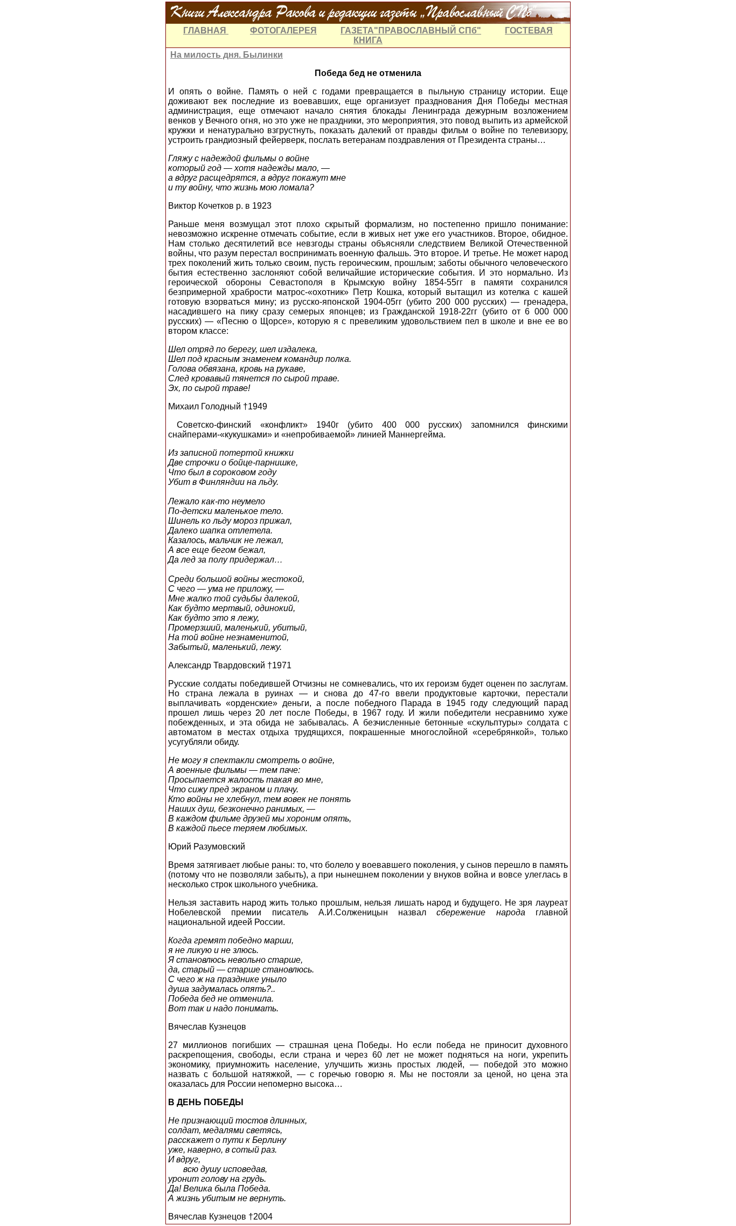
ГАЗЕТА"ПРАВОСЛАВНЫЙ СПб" (411, 30)
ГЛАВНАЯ (205, 30)
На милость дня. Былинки (226, 54)
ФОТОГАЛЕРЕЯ (283, 30)
